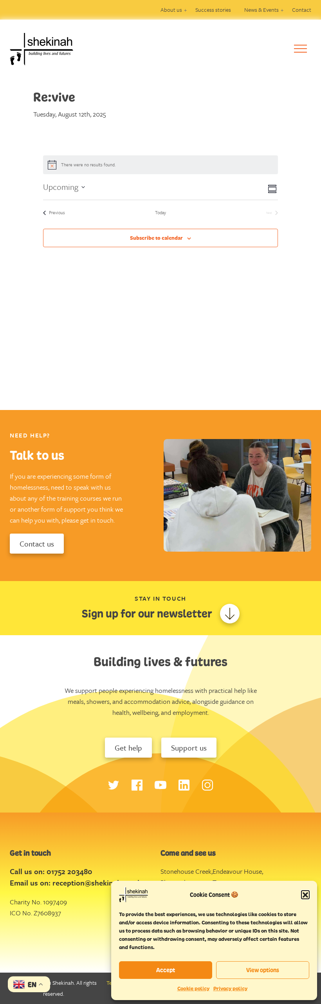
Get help (128, 747)
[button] (305, 894)
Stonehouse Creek (185, 871)
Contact (301, 9)
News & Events (261, 9)
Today (160, 213)
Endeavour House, (238, 871)
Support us (189, 747)
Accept (165, 970)
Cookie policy (193, 988)
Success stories (213, 9)
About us (171, 9)
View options (262, 970)
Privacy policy (230, 988)
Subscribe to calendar (156, 238)
